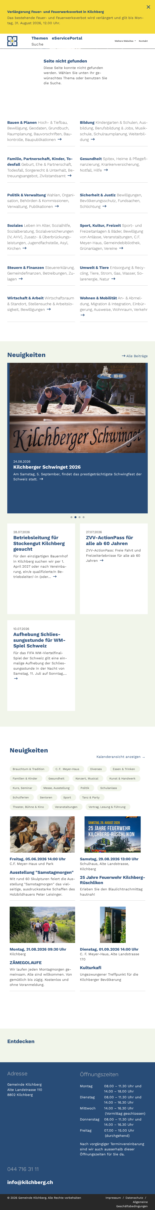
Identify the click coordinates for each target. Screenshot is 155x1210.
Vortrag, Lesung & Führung (107, 806)
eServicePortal (67, 38)
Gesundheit (56, 778)
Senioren (46, 797)
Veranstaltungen (66, 806)
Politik (85, 788)
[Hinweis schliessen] (148, 7)
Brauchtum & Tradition (28, 769)
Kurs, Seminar (22, 788)
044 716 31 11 (23, 1169)
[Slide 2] (75, 517)
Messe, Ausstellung (56, 788)
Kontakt (143, 41)
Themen (39, 38)
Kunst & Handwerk (122, 778)
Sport (67, 797)
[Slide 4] (84, 517)
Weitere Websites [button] (124, 41)
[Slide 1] (71, 517)
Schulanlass (108, 788)
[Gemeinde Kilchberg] (17, 41)
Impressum (114, 1197)
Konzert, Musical (86, 778)
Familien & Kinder (25, 778)
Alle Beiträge (136, 356)
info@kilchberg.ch (30, 1182)
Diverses (96, 769)
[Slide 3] (80, 517)
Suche (37, 44)
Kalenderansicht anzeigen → (120, 757)
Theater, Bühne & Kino (28, 806)
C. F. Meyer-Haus (67, 769)
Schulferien (21, 797)
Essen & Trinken (124, 769)
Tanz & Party (90, 797)
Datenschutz (135, 1197)
